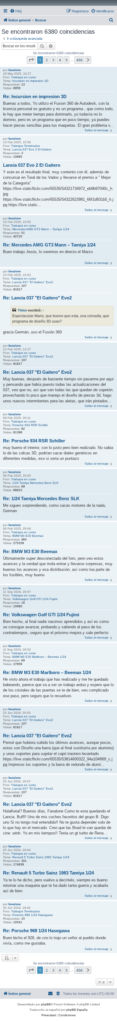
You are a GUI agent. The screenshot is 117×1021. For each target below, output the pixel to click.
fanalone (14, 70)
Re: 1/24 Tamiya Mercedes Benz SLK (41, 498)
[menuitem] (16, 11)
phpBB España (77, 1009)
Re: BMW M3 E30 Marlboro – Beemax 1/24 (47, 672)
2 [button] (47, 60)
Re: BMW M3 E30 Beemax (30, 551)
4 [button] (60, 60)
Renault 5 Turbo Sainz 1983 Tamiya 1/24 (40, 857)
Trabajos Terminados (25, 145)
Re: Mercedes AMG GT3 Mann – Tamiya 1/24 (49, 244)
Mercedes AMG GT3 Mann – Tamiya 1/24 (40, 229)
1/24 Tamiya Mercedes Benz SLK (35, 482)
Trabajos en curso (23, 77)
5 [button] (66, 60)
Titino (22, 310)
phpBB (46, 1004)
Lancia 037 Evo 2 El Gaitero (32, 149)
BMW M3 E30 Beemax (28, 535)
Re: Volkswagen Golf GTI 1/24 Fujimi (41, 614)
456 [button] (79, 60)
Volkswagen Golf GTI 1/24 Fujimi (34, 599)
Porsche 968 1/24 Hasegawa (32, 915)
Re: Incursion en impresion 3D (35, 96)
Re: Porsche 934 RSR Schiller (34, 440)
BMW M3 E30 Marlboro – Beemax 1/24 (39, 656)
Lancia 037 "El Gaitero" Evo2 (32, 282)
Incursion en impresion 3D (30, 80)
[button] (31, 59)
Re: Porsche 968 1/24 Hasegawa (36, 930)
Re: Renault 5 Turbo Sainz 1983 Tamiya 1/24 (48, 872)
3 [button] (53, 60)
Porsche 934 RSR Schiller (30, 425)
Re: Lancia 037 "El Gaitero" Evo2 (37, 297)
